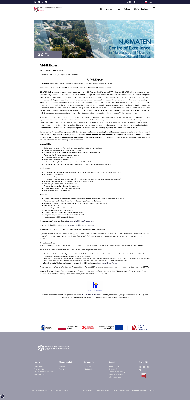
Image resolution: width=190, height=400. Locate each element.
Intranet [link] (62, 366)
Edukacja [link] (145, 9)
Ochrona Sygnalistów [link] (102, 390)
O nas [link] (117, 9)
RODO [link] (152, 390)
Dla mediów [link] (113, 369)
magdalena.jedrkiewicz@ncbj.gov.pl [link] (80, 221)
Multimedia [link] (88, 369)
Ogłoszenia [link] (38, 366)
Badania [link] (127, 9)
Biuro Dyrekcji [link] (114, 366)
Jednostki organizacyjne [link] (118, 372)
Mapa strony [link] (87, 390)
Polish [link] (150, 2)
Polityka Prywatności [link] (139, 390)
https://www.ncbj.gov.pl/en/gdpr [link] (107, 263)
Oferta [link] (136, 9)
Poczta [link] (61, 369)
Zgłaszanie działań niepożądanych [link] (116, 375)
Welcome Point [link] (40, 374)
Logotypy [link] (87, 366)
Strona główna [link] (106, 9)
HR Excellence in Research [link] (44, 372)
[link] (2, 396)
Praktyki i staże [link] (39, 369)
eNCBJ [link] (129, 2)
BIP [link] (135, 2)
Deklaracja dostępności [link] (121, 390)
